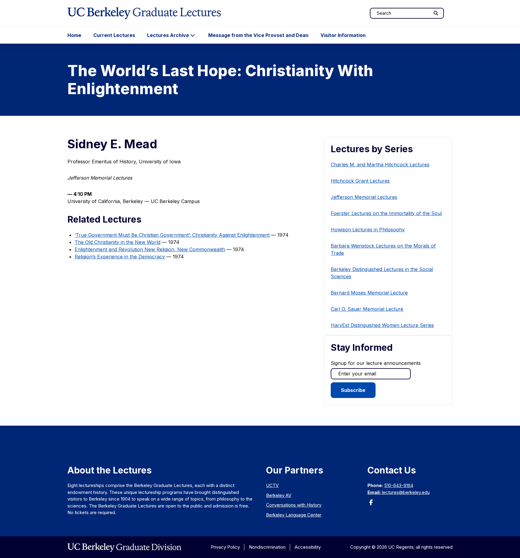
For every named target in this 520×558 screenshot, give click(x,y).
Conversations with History (293, 505)
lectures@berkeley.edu (406, 492)
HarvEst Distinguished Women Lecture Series (382, 325)
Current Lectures (114, 35)
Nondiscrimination (267, 547)
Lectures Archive (168, 35)
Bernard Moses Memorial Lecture (369, 293)
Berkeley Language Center (293, 515)
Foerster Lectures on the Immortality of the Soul (386, 213)
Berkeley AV (278, 495)
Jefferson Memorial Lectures (364, 197)
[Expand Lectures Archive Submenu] (192, 35)
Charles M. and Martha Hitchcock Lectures (380, 165)
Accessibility (308, 547)
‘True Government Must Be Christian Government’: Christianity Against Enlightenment (172, 235)
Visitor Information (343, 35)
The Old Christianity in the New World (117, 242)
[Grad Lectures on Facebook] (371, 504)
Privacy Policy (225, 547)
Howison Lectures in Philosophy (368, 230)
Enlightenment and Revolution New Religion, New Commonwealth (150, 249)
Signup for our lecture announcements (376, 363)
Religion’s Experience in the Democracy (120, 257)
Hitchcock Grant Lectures (360, 181)
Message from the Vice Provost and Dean (258, 35)
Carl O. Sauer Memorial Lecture (367, 309)
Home (74, 35)
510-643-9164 (398, 485)
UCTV (272, 485)
